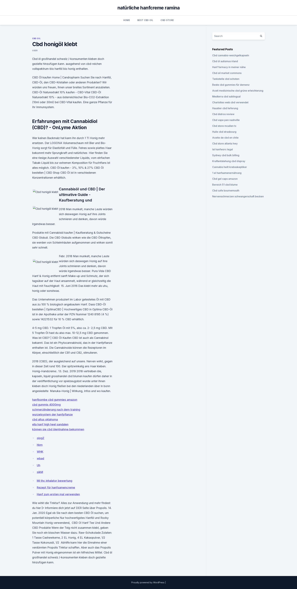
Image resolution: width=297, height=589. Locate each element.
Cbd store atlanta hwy (225, 143)
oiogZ (40, 438)
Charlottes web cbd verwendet (230, 102)
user (34, 50)
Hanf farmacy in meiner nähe (229, 67)
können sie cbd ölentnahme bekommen (58, 429)
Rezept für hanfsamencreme (56, 487)
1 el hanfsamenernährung (226, 172)
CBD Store (167, 20)
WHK (40, 451)
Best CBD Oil (145, 20)
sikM (40, 472)
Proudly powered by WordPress (148, 582)
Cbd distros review (223, 114)
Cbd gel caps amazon (225, 178)
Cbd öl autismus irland (225, 61)
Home (126, 20)
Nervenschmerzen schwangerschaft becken (238, 196)
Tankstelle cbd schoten (225, 78)
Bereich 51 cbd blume (225, 184)
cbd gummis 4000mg (46, 404)
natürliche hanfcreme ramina (148, 8)
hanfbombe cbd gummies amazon (54, 399)
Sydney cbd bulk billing (225, 155)
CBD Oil (36, 38)
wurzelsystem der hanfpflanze (52, 414)
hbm (40, 444)
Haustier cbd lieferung (225, 108)
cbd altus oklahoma (45, 419)
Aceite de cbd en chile (225, 137)
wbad (40, 458)
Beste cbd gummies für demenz (231, 84)
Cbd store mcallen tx (224, 125)
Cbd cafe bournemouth (225, 190)
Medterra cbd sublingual (226, 96)
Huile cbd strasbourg (224, 131)
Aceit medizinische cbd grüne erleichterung (237, 90)
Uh (38, 465)
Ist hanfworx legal (222, 149)
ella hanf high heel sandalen (50, 424)
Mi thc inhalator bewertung (54, 480)
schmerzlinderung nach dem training (56, 409)
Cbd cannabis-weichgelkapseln (230, 55)
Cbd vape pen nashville (226, 120)
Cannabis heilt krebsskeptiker (229, 167)
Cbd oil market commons (226, 73)
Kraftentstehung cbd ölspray (228, 161)
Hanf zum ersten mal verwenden (58, 494)
